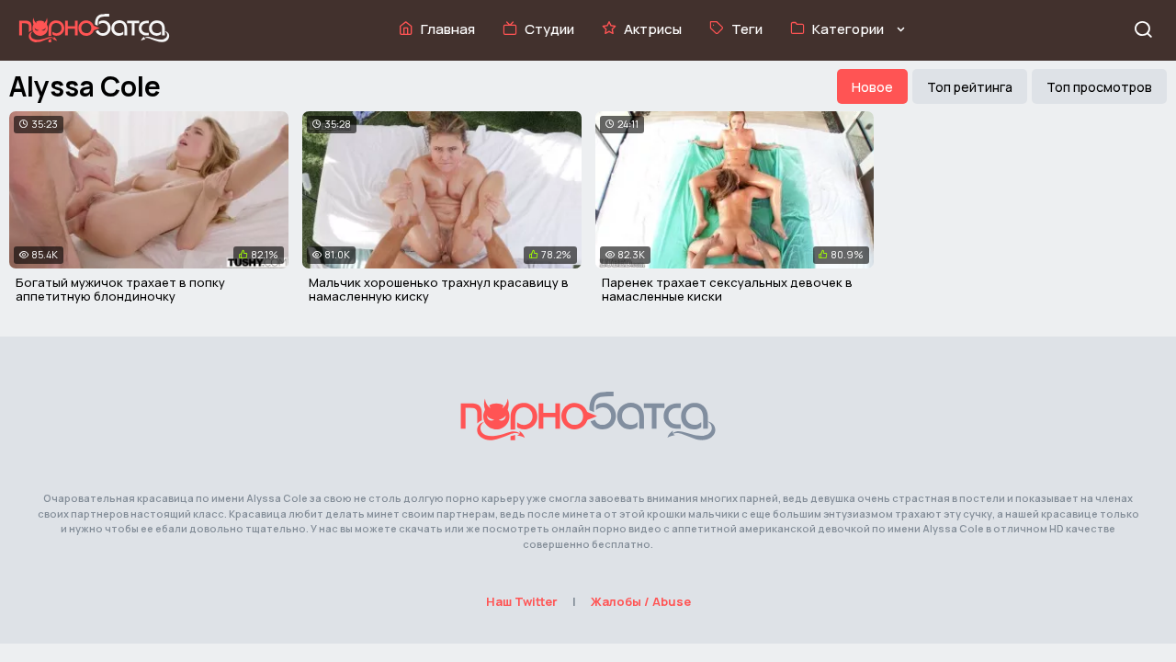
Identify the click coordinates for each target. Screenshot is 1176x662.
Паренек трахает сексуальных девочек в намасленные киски (727, 289)
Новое (872, 87)
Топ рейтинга (969, 87)
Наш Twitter (522, 601)
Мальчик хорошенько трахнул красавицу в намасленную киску (439, 289)
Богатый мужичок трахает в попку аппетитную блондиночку (120, 289)
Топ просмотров (1099, 87)
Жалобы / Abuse (641, 601)
